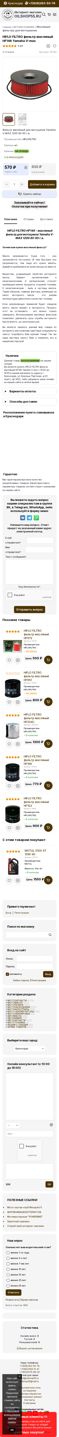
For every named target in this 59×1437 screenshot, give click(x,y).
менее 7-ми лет (20, 1263)
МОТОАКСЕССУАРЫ (18, 1009)
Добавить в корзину (42, 184)
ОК (12, 1430)
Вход (8, 912)
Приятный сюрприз (18, 1221)
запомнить (15, 974)
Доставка (46, 219)
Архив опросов (29, 1299)
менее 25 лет (18, 1280)
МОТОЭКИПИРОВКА (19, 1013)
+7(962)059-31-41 (29, 1369)
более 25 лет (18, 1285)
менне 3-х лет (19, 1258)
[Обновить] (51, 1125)
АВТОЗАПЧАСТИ (17, 1020)
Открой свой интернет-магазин (25, 1226)
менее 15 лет (18, 1274)
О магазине (29, 1403)
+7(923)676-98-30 (30, 1372)
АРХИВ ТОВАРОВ (17, 1027)
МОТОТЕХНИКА (16, 1022)
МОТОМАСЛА (15, 1002)
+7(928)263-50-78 (29, 1366)
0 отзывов (8, 52)
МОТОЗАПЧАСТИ (17, 1000)
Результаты (12, 1299)
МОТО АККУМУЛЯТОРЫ (21, 1011)
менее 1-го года (20, 1252)
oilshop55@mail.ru (29, 1381)
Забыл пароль (21, 980)
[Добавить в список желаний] (54, 46)
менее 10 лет (18, 1269)
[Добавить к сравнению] (48, 46)
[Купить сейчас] (29, 193)
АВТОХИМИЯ (15, 1018)
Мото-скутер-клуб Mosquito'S (24, 1207)
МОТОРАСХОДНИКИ (19, 1007)
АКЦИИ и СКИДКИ (18, 1024)
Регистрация (22, 912)
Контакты (29, 1400)
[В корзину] (48, 660)
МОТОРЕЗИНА (15, 1005)
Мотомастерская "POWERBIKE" (25, 1216)
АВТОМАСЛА (15, 1016)
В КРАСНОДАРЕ (15, 157)
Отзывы (28, 219)
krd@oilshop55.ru (29, 1378)
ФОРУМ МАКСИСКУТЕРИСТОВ (24, 1212)
